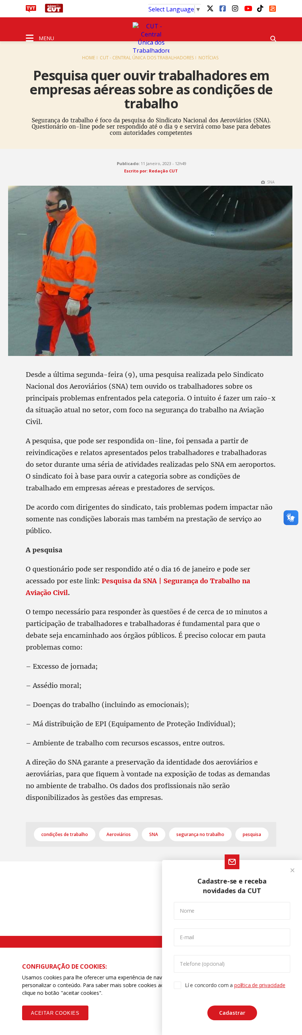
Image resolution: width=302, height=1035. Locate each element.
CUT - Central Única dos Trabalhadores (147, 58)
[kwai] (272, 7)
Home (88, 58)
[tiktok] (260, 8)
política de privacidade (259, 985)
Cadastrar (232, 1012)
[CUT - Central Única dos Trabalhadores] (151, 38)
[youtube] (247, 8)
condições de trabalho (64, 834)
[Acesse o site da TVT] (31, 10)
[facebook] (222, 8)
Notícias (208, 58)
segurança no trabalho (200, 834)
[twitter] (210, 8)
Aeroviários (118, 834)
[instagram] (235, 8)
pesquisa (252, 834)
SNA (153, 834)
